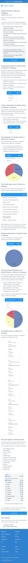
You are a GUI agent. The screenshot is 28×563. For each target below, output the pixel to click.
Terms (16, 551)
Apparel (9, 160)
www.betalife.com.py (13, 385)
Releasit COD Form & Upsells (10, 197)
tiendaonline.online (13, 423)
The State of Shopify (8, 524)
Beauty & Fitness (11, 158)
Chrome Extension (18, 1)
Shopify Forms (6, 202)
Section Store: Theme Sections (10, 207)
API (2, 542)
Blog (16, 542)
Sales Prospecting (5, 534)
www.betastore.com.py (14, 365)
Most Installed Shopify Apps (10, 526)
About (16, 534)
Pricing (2, 549)
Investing (3, 536)
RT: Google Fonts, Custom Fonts (11, 211)
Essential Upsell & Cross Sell (10, 214)
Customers (17, 539)
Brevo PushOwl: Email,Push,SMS (7, 217)
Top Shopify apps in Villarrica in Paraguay (13, 37)
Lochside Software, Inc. (7, 560)
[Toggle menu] (26, 5)
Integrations (4, 539)
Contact (17, 536)
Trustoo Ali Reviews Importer (10, 209)
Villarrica (10, 349)
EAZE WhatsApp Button (9, 204)
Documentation (5, 551)
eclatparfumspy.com (13, 404)
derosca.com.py (12, 346)
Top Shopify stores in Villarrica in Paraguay (14, 45)
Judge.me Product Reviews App (11, 199)
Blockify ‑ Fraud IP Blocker (9, 220)
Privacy (17, 549)
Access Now (14, 60)
